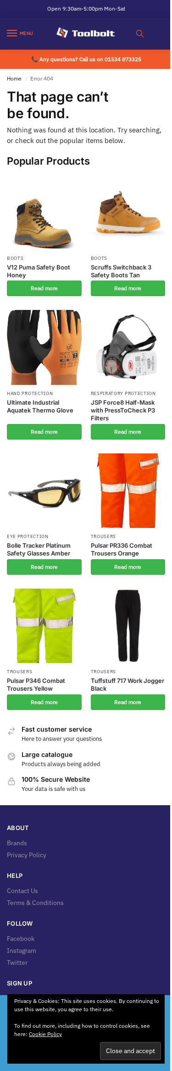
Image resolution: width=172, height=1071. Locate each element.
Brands (17, 843)
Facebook (20, 938)
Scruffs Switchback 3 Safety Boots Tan (121, 271)
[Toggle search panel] (139, 33)
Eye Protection (28, 536)
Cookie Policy (45, 1034)
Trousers (104, 536)
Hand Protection (30, 393)
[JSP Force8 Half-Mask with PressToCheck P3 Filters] (128, 347)
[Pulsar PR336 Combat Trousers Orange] (128, 490)
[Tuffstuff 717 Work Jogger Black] (128, 626)
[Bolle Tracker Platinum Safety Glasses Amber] (44, 490)
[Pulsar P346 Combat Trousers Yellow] (44, 626)
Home (14, 78)
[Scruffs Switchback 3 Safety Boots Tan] (128, 212)
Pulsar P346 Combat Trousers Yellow (36, 684)
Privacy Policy (26, 855)
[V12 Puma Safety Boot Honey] (44, 212)
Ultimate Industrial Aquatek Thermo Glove (40, 406)
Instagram (21, 950)
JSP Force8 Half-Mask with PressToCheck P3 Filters (123, 410)
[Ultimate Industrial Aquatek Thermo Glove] (44, 347)
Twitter (17, 962)
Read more (44, 288)
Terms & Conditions (35, 903)
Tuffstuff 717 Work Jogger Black (127, 684)
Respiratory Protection (123, 393)
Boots (15, 258)
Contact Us (22, 891)
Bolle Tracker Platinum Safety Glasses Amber (39, 549)
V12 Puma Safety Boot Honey (38, 271)
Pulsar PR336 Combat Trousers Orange (121, 549)
